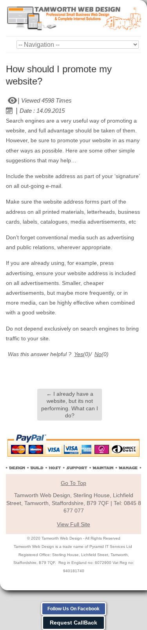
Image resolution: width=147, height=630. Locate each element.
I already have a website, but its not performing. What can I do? (69, 405)
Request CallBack (73, 622)
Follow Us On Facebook (73, 609)
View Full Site (73, 524)
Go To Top (73, 483)
